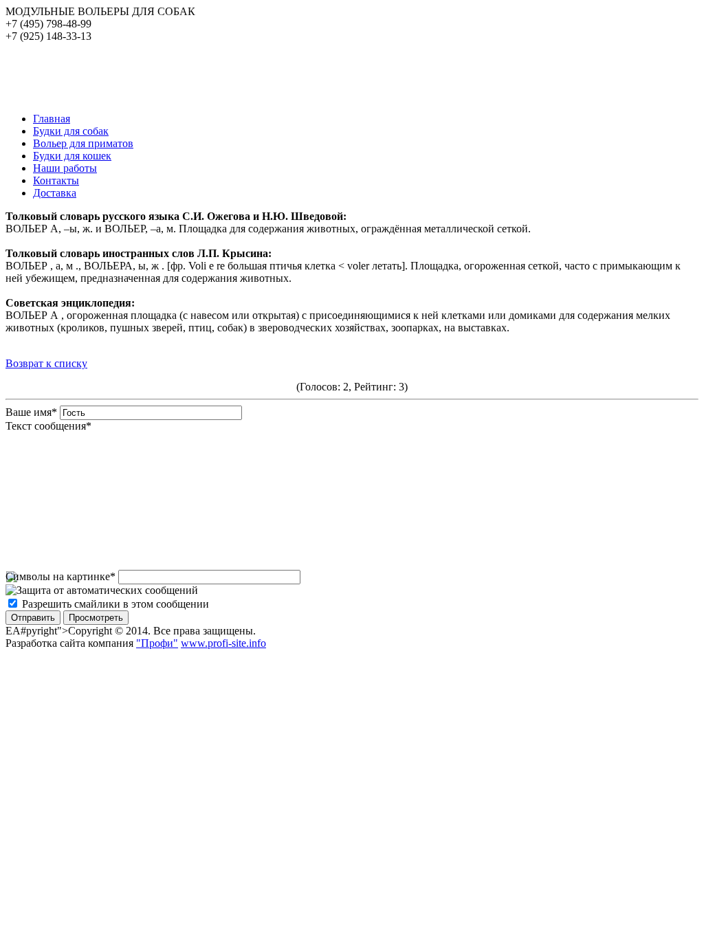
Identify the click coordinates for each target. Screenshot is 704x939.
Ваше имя (31, 412)
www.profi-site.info (223, 643)
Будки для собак (71, 131)
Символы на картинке (61, 576)
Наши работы (65, 168)
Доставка (54, 193)
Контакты (56, 180)
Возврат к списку (46, 363)
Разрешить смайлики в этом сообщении (115, 604)
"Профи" (157, 643)
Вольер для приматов (83, 143)
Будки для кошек (72, 156)
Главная (51, 118)
